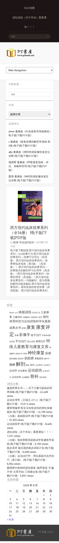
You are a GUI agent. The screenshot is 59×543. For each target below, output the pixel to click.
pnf (16, 312)
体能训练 (24, 312)
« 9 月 (10, 519)
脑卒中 (47, 358)
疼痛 (25, 353)
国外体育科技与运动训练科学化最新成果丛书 (30, 322)
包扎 (40, 317)
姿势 (24, 328)
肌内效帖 (13, 358)
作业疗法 (36, 312)
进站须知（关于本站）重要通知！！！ (29, 22)
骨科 (34, 376)
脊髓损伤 (39, 358)
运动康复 (22, 370)
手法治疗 (21, 341)
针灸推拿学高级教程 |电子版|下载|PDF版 (29, 133)
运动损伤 (35, 370)
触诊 (28, 365)
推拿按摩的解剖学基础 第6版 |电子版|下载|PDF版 (29, 143)
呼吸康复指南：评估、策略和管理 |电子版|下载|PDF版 (29, 166)
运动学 (13, 370)
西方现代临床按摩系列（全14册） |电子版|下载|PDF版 (29, 232)
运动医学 (39, 365)
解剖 (20, 363)
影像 (17, 335)
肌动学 (21, 358)
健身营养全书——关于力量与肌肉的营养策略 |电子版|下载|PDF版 (29, 390)
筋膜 (48, 353)
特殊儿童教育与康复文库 (29, 343)
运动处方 (47, 365)
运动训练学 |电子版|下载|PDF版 (25, 424)
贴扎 (32, 364)
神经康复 (36, 352)
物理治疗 (41, 341)
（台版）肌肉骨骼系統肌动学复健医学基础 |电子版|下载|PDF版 (30, 442)
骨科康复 (43, 377)
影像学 (24, 334)
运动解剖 (26, 377)
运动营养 (16, 377)
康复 (30, 327)
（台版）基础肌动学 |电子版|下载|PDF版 (30, 416)
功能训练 (34, 317)
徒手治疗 (36, 335)
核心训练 (31, 341)
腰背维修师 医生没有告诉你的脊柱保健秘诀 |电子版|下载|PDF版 (29, 410)
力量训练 (17, 317)
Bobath (11, 312)
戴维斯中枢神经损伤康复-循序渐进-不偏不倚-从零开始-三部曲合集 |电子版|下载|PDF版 (30, 472)
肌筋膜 (29, 358)
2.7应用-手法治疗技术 (22, 242)
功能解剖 (26, 317)
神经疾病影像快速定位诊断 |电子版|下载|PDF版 (29, 154)
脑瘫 (12, 364)
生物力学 (19, 353)
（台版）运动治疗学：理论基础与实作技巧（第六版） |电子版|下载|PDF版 (30, 458)
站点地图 (29, 7)
